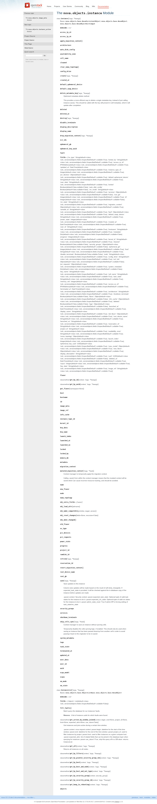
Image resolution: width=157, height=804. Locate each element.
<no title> (30, 797)
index (154, 797)
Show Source (29, 48)
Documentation (103, 6)
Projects (57, 6)
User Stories (67, 6)
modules (147, 797)
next (141, 797)
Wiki (93, 6)
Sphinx (117, 802)
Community (79, 6)
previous (135, 797)
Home (49, 6)
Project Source (30, 40)
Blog (87, 6)
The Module (37, 19)
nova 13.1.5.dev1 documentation (13, 797)
